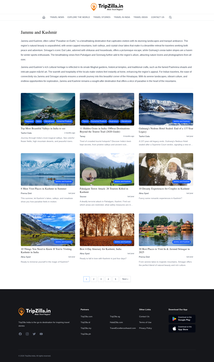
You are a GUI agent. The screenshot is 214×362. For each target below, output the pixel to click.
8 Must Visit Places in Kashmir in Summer (43, 188)
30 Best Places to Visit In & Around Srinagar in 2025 (164, 250)
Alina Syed (144, 193)
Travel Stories (101, 17)
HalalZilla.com (116, 322)
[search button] (170, 17)
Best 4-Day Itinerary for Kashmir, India (100, 249)
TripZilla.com (86, 316)
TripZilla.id (85, 322)
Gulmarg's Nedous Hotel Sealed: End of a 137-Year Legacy (166, 130)
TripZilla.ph (86, 334)
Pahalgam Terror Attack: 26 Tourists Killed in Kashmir (104, 190)
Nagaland (29, 121)
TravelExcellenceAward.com (123, 328)
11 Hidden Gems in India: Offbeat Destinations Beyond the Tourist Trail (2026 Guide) (105, 130)
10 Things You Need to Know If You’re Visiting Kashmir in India (46, 250)
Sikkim (38, 121)
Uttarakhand (49, 121)
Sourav (83, 196)
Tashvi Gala (26, 133)
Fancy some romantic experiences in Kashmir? (160, 198)
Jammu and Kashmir (181, 121)
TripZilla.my (86, 328)
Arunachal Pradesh (98, 121)
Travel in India (122, 17)
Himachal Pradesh (64, 121)
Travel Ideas (140, 17)
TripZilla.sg (115, 316)
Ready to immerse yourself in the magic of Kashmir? (45, 262)
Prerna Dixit (26, 193)
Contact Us (157, 17)
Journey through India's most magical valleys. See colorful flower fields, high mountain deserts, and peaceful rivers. (47, 139)
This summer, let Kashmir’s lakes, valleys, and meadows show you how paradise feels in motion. (47, 200)
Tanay (82, 136)
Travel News (57, 17)
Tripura (85, 121)
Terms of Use (145, 322)
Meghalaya (113, 121)
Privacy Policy (145, 328)
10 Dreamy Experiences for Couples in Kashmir (164, 188)
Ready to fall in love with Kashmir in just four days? (103, 258)
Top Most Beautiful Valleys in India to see (43, 128)
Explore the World (79, 17)
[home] (43, 17)
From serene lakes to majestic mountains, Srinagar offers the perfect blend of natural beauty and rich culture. (165, 263)
